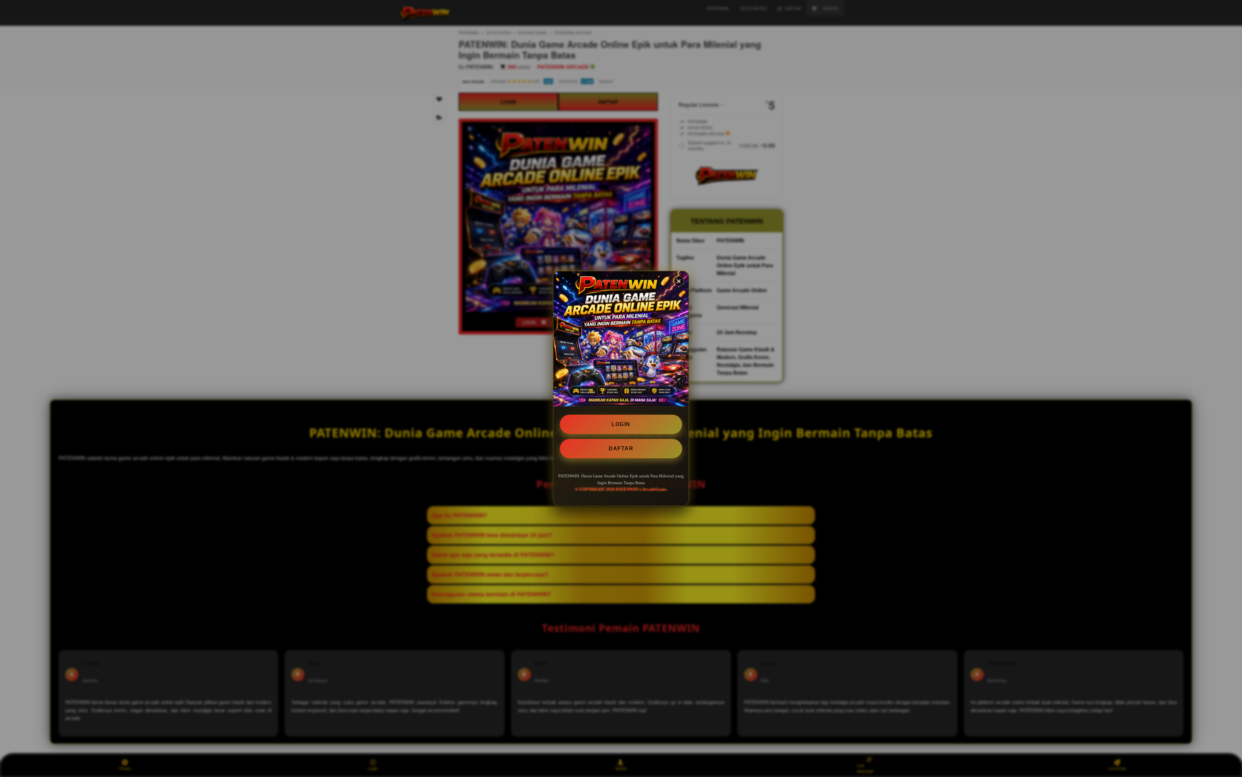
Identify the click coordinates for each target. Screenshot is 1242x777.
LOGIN (621, 424)
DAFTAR (621, 448)
